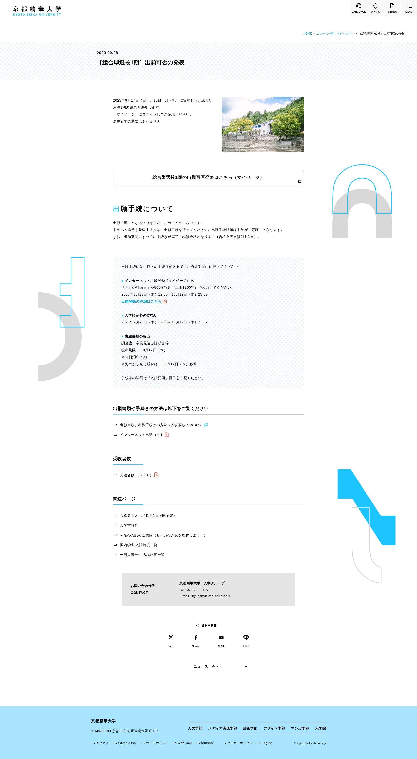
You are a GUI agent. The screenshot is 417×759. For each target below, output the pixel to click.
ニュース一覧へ (206, 666)
